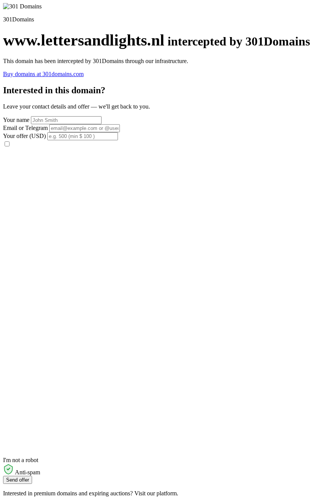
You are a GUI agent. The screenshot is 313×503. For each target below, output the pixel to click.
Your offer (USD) (24, 136)
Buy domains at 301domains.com (43, 74)
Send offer (17, 480)
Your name (16, 120)
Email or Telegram (25, 128)
